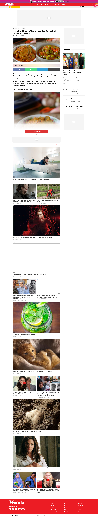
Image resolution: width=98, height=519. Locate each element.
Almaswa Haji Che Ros (67, 75)
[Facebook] (76, 6)
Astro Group (84, 515)
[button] (87, 4)
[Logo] (10, 4)
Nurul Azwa (17, 35)
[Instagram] (77, 6)
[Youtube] (82, 6)
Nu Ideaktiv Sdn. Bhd (74, 515)
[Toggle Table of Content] (56, 65)
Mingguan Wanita (16, 28)
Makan (23, 28)
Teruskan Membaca (36, 131)
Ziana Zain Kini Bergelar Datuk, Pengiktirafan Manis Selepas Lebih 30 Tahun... (73, 72)
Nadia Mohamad (71, 93)
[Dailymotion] (84, 6)
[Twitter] (79, 6)
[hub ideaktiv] (92, 4)
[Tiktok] (81, 6)
